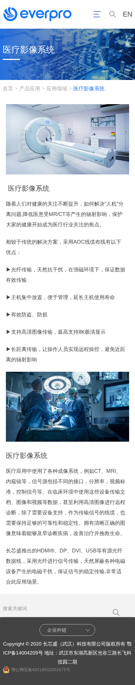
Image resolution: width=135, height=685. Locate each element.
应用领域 (56, 88)
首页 (8, 88)
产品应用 (29, 88)
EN (127, 14)
